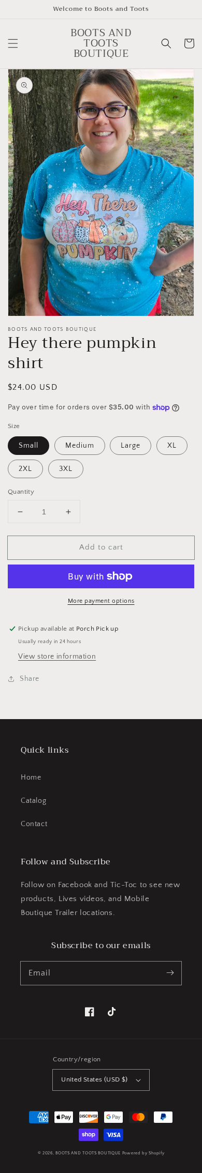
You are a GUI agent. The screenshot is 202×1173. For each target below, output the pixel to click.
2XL (25, 469)
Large (130, 445)
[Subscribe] (169, 973)
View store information (57, 656)
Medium (79, 445)
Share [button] (29, 679)
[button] (13, 43)
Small (28, 445)
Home (31, 777)
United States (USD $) (94, 1079)
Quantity (21, 491)
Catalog (33, 801)
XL (172, 445)
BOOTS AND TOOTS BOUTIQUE (88, 1153)
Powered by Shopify (143, 1153)
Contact (34, 824)
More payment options (101, 601)
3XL (66, 469)
